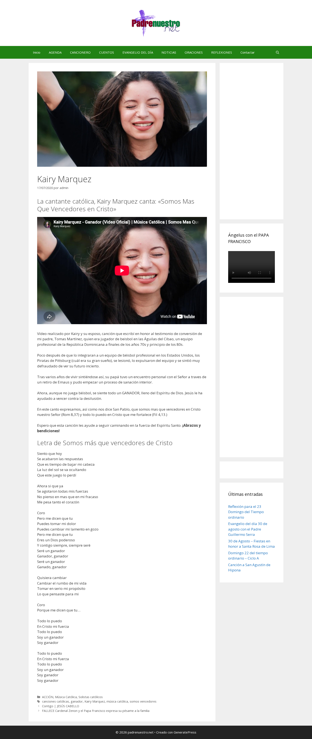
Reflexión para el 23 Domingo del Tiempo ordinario (246, 512)
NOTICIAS (169, 52)
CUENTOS (106, 52)
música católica (117, 701)
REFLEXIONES (221, 52)
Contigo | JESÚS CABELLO (60, 706)
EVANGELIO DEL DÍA (137, 52)
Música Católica (66, 697)
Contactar (247, 52)
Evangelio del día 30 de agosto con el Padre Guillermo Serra (247, 529)
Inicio (36, 52)
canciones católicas (55, 701)
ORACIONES (194, 52)
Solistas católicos (91, 697)
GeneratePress (185, 732)
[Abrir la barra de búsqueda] (277, 52)
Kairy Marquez (94, 701)
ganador (77, 701)
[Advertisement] (260, 145)
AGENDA (55, 52)
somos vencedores (143, 701)
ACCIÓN (47, 697)
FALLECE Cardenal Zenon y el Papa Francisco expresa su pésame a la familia (95, 711)
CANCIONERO (80, 52)
